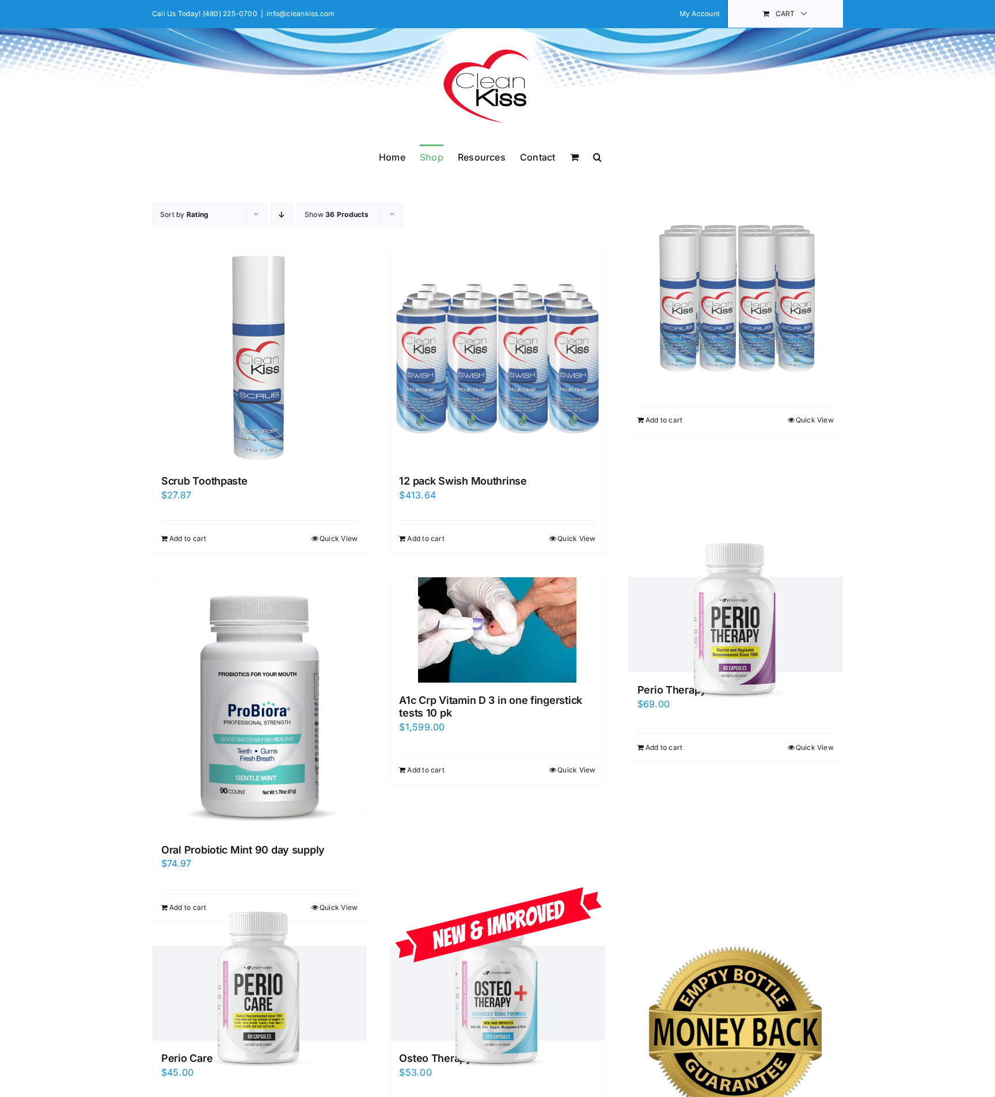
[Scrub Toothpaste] (259, 356)
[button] (597, 155)
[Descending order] (282, 214)
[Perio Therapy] (735, 624)
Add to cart (188, 538)
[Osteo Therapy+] (497, 993)
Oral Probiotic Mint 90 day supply (243, 850)
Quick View (339, 538)
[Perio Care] (259, 993)
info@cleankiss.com (301, 13)
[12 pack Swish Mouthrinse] (497, 356)
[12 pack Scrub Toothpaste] (735, 297)
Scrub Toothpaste (204, 481)
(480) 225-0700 (230, 13)
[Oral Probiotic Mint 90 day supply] (259, 704)
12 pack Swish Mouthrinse (463, 481)
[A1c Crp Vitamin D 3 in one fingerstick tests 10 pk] (497, 630)
